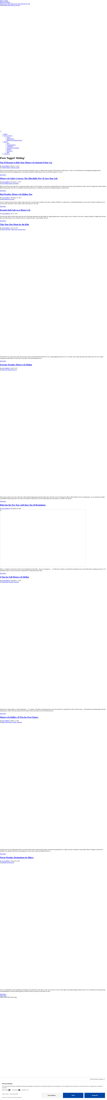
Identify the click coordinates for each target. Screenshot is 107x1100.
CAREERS (10, 146)
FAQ (8, 143)
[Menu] (0, 131)
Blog (8, 152)
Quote (8, 137)
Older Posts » (3, 995)
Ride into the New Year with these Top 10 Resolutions (22, 505)
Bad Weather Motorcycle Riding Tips (16, 194)
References (10, 151)
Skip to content (4, 0)
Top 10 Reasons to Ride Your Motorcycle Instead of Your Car (26, 162)
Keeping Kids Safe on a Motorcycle (15, 210)
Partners (9, 149)
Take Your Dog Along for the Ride (14, 224)
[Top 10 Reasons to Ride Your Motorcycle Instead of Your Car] (10, 167)
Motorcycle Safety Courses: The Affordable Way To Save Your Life (29, 178)
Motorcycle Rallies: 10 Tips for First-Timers (19, 717)
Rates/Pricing (10, 139)
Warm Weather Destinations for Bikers (17, 857)
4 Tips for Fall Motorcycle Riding (14, 577)
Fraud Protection (11, 145)
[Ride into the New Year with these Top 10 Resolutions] (43, 566)
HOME (5, 134)
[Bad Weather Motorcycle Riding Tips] (7, 199)
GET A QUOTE (7, 136)
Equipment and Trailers (13, 148)
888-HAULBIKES (5, 2)
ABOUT (5, 142)
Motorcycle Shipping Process (14, 140)
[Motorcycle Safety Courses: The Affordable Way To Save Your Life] (9, 183)
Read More (3, 175)
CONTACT (6, 154)
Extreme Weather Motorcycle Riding (16, 365)
